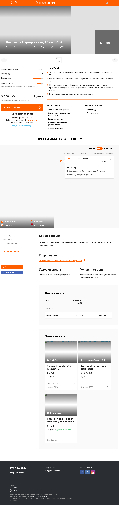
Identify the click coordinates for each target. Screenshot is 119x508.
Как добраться (9, 236)
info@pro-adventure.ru (53, 471)
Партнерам (16, 472)
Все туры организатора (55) (22, 126)
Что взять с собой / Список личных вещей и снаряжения (60, 261)
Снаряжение (8, 240)
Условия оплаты (10, 244)
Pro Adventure (18, 468)
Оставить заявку (11, 107)
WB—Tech (13, 488)
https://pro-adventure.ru (40, 496)
